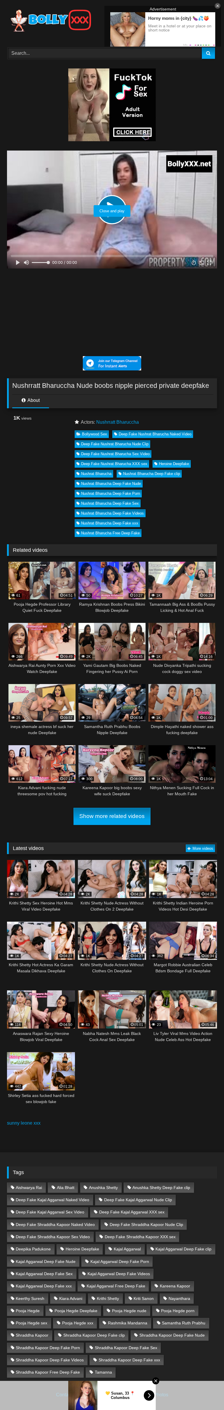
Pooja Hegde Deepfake (76, 1310)
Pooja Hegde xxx (77, 1323)
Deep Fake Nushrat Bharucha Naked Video (155, 434)
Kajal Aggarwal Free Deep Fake (116, 1286)
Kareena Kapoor (175, 1286)
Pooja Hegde (28, 1310)
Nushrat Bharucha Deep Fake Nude (111, 483)
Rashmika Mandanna (127, 1323)
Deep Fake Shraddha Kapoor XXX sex (140, 1236)
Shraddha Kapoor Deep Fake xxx (129, 1360)
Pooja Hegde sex (31, 1323)
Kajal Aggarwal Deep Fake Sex (44, 1273)
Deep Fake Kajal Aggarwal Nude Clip (138, 1199)
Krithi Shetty (108, 1298)
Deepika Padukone (33, 1249)
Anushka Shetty (103, 1187)
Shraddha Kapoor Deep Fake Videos (50, 1360)
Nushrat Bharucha (96, 473)
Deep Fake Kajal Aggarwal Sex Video (50, 1212)
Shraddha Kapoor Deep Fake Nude (172, 1335)
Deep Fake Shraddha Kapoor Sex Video (53, 1236)
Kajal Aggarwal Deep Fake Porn (119, 1261)
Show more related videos (112, 816)
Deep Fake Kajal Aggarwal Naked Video (52, 1199)
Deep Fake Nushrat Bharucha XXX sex (114, 464)
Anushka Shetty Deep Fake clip (161, 1187)
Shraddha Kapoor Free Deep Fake (48, 1372)
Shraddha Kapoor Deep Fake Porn (48, 1347)
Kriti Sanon (144, 1298)
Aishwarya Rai (29, 1187)
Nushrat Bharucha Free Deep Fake (110, 533)
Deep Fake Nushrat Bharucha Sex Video (115, 454)
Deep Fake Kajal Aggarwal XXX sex (131, 1212)
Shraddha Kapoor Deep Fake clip (94, 1335)
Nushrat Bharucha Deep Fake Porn (110, 493)
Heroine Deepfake (174, 464)
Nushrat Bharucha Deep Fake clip (151, 473)
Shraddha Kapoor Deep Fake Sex (126, 1347)
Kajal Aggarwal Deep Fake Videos (119, 1273)
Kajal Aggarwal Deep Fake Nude (46, 1261)
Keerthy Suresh (30, 1298)
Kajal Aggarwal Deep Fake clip (183, 1249)
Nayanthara (179, 1298)
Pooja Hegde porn (178, 1310)
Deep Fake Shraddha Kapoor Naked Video (55, 1224)
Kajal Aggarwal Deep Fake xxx (44, 1286)
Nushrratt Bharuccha (117, 422)
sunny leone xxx (24, 1123)
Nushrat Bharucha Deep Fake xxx (109, 523)
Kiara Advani (70, 1298)
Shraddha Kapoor (32, 1335)
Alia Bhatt (65, 1187)
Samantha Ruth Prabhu (183, 1323)
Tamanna (103, 1372)
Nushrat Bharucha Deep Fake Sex (110, 503)
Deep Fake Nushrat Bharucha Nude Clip (114, 444)
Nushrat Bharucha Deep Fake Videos (112, 513)
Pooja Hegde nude (129, 1310)
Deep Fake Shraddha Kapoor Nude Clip (146, 1224)
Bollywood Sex (94, 434)
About (33, 400)
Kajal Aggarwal (127, 1249)
